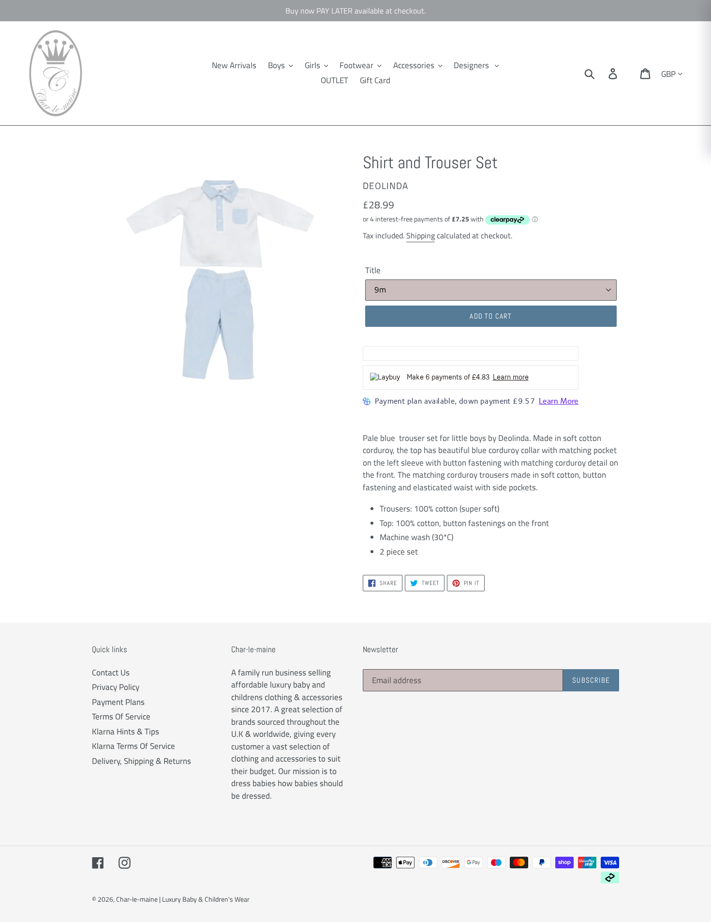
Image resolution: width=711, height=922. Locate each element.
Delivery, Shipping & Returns (141, 761)
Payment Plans (118, 702)
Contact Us (111, 672)
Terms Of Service (121, 716)
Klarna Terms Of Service (133, 746)
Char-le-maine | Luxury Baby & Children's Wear (183, 899)
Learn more (511, 377)
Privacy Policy (115, 687)
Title (373, 270)
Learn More (558, 401)
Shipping (420, 235)
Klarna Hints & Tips (125, 731)
